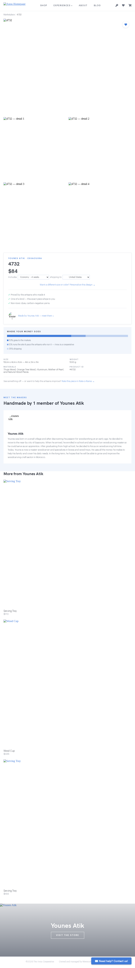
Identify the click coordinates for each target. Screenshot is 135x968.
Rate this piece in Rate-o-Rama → (78, 381)
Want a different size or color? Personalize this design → (67, 285)
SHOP (43, 5)
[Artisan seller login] (116, 5)
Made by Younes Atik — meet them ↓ (36, 316)
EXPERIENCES (63, 5)
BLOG (97, 5)
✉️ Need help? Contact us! (111, 961)
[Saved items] (123, 5)
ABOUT (83, 5)
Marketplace (9, 15)
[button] (67, 67)
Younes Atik (72, 403)
